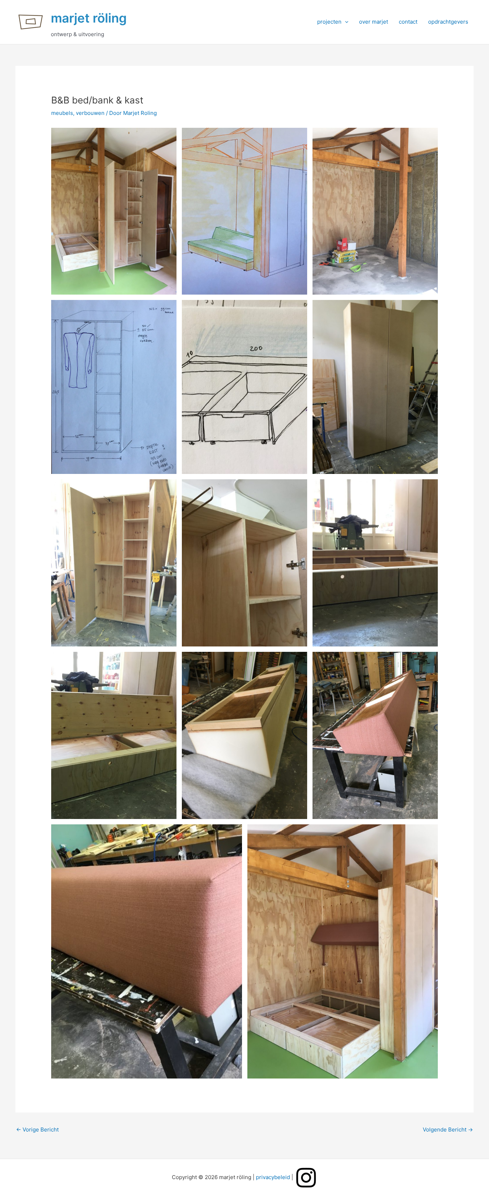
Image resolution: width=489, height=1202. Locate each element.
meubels (62, 113)
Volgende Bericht (448, 1129)
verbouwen (90, 113)
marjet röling (89, 17)
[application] (345, 22)
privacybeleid (273, 1177)
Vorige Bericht (37, 1129)
